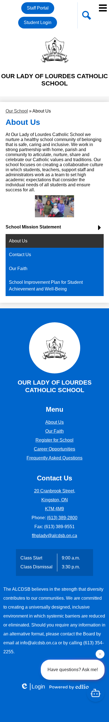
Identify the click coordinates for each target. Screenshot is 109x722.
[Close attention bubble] (100, 654)
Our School (17, 111)
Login (38, 686)
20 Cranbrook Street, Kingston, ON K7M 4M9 (54, 500)
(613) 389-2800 (62, 517)
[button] (55, 229)
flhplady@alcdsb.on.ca (54, 535)
